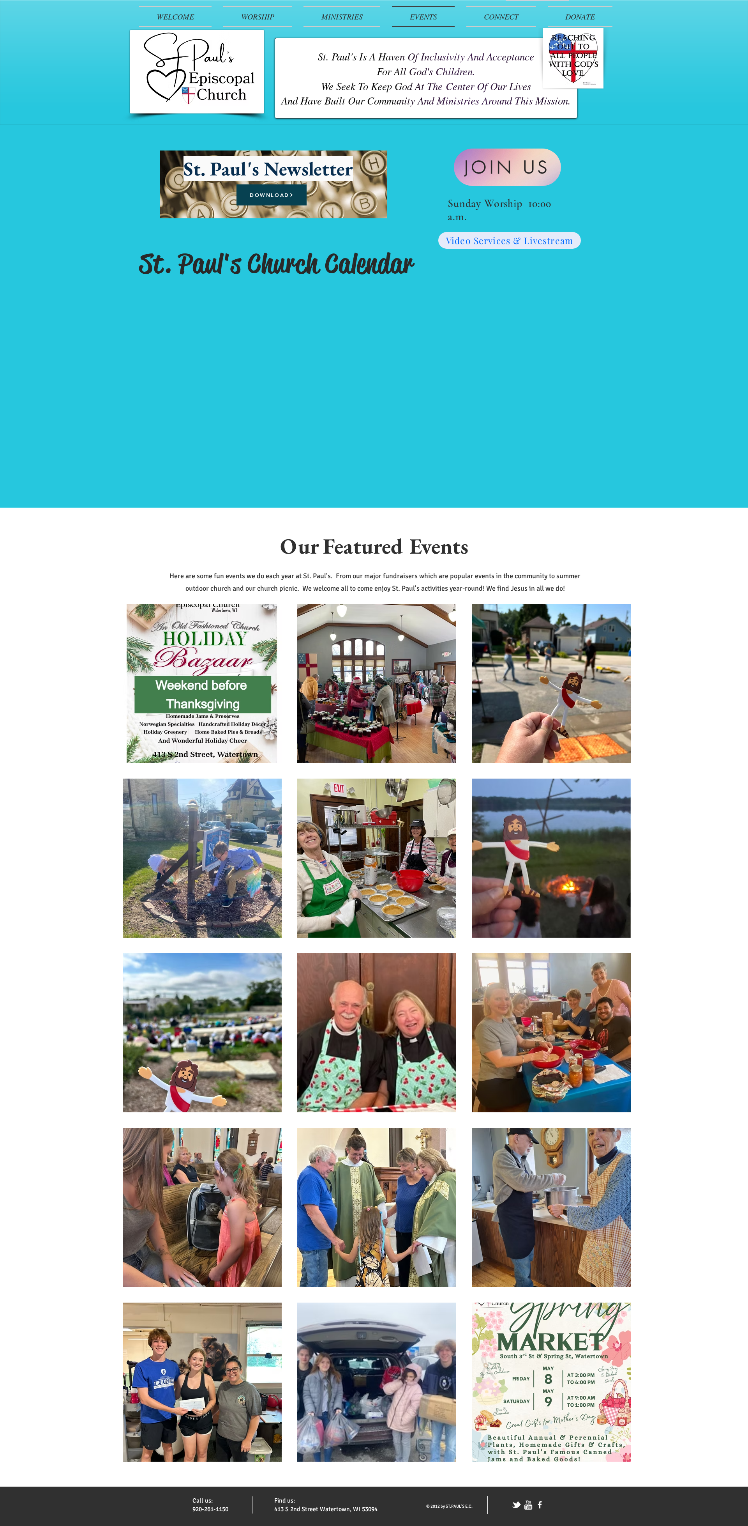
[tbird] (516, 1505)
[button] (257, 16)
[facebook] (540, 1505)
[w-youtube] (528, 1505)
